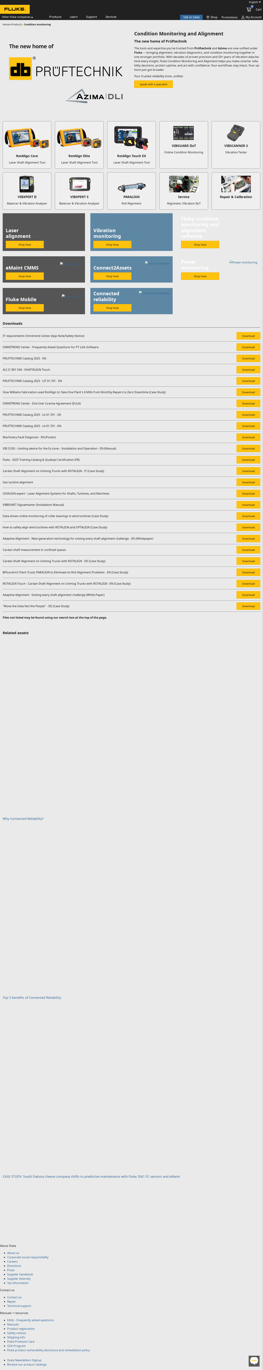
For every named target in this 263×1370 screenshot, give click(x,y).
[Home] (15, 10)
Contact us (14, 1297)
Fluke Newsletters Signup (24, 1360)
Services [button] (111, 17)
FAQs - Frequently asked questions (30, 1320)
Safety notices (16, 1333)
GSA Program (16, 1346)
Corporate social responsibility (27, 1257)
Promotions (229, 17)
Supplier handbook (20, 1274)
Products (16, 24)
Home (6, 24)
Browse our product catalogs (27, 1364)
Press (11, 1270)
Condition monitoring (37, 24)
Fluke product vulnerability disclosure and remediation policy (48, 1350)
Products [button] (55, 17)
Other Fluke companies (16, 17)
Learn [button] (74, 17)
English (253, 2)
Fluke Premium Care (21, 1342)
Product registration (21, 1329)
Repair (11, 1302)
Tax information (18, 1283)
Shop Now (24, 244)
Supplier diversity (19, 1279)
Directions (14, 1266)
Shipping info (16, 1337)
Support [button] (91, 17)
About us (13, 1253)
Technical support (19, 1306)
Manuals (13, 1324)
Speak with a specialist (153, 84)
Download (248, 336)
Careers (12, 1261)
